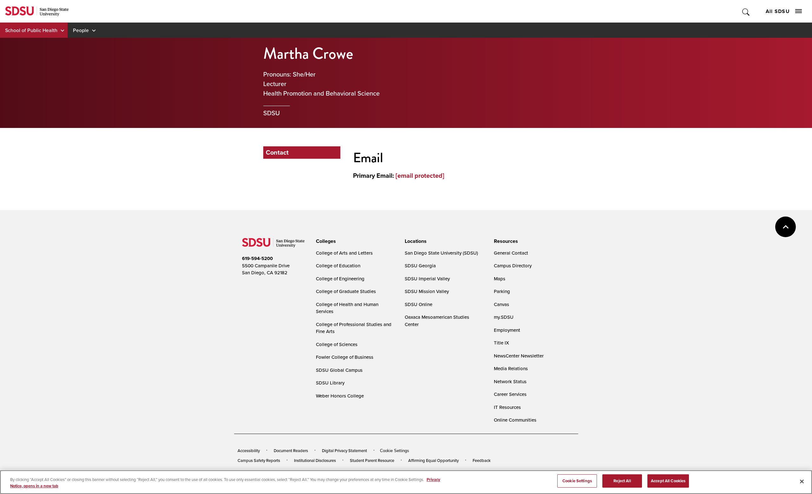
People (81, 30)
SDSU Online (418, 304)
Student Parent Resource (372, 460)
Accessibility (249, 450)
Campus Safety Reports (259, 460)
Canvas (501, 304)
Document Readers (291, 450)
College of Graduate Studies (346, 291)
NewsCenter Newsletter (519, 355)
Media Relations (511, 368)
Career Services (510, 394)
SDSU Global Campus (339, 370)
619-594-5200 (257, 258)
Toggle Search (746, 11)
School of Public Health (31, 30)
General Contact (511, 253)
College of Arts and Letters (344, 253)
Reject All (622, 481)
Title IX (501, 342)
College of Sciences (336, 344)
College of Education (338, 265)
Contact (277, 152)
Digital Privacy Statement (344, 450)
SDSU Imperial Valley (427, 278)
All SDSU (778, 11)
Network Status (510, 381)
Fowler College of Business (344, 357)
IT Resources (507, 407)
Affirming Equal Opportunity (433, 460)
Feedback (482, 460)
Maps (499, 278)
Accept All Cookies (668, 481)
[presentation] (325, 241)
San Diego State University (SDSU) (441, 253)
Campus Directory (513, 265)
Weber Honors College (340, 395)
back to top (785, 227)
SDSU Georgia (420, 265)
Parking (502, 291)
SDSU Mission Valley (427, 291)
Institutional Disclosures (315, 460)
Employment (507, 330)
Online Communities (515, 420)
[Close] (802, 481)
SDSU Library (330, 382)
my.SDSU (504, 317)
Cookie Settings (394, 450)
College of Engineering (340, 278)
